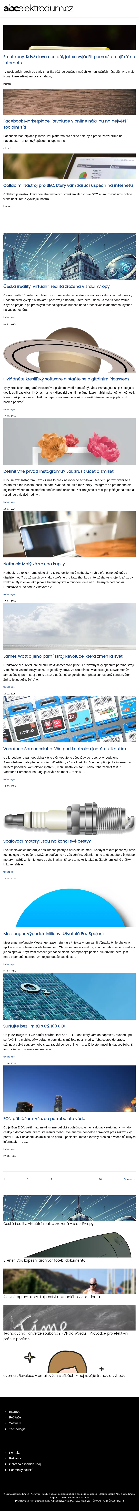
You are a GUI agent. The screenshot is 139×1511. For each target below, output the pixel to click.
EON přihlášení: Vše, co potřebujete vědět (45, 1118)
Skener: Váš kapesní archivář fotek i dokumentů (44, 1260)
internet (7, 84)
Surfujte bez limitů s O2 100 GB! (34, 1026)
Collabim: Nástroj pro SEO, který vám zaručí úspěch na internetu (68, 185)
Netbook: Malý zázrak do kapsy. (34, 564)
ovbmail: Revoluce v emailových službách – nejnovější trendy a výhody (64, 1375)
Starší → (130, 1179)
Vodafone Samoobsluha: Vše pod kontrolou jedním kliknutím (64, 749)
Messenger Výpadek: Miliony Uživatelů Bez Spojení (53, 933)
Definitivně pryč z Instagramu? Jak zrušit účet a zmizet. (58, 471)
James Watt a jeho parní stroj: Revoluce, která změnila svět (63, 656)
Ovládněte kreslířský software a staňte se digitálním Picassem (66, 379)
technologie (9, 317)
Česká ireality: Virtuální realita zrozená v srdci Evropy (56, 286)
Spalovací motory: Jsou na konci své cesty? (47, 841)
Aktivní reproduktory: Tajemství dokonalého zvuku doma (51, 1296)
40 (100, 1179)
